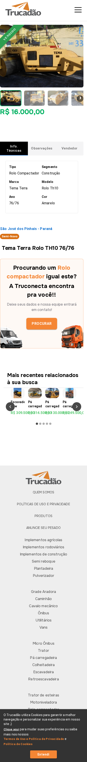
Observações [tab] (41, 148)
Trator (43, 650)
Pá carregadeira (43, 657)
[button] (10, 98)
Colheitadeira (43, 665)
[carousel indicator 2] (40, 423)
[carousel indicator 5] (50, 423)
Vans (43, 627)
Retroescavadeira (43, 679)
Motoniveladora (43, 702)
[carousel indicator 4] (47, 423)
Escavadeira (43, 672)
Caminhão (43, 598)
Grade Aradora (43, 591)
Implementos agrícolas (43, 540)
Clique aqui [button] (11, 729)
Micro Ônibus (43, 643)
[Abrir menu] (78, 9)
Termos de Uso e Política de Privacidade (34, 739)
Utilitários (43, 620)
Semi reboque (43, 561)
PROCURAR (42, 323)
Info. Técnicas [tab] (13, 148)
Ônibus (43, 613)
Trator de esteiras (43, 695)
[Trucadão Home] (43, 9)
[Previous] (10, 406)
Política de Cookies (18, 744)
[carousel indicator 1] (37, 423)
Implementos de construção (43, 554)
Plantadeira (43, 568)
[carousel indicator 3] (43, 423)
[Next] (76, 406)
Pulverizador (43, 575)
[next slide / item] (80, 98)
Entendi (43, 754)
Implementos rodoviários (43, 547)
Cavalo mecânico (43, 606)
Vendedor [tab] (69, 148)
